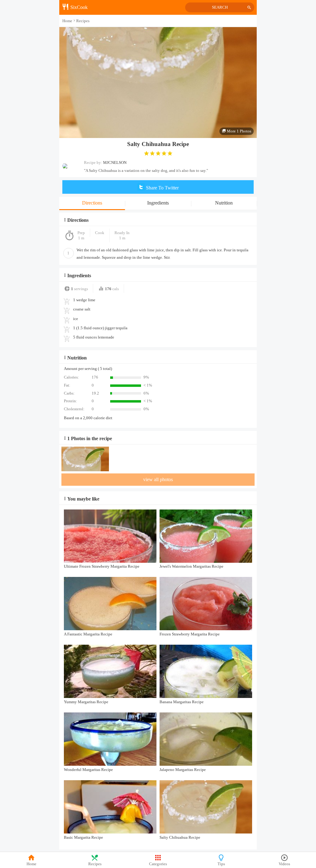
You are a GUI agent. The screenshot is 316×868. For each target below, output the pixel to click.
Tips (221, 864)
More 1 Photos (238, 131)
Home (31, 864)
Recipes (95, 864)
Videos (284, 864)
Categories (158, 864)
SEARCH (220, 7)
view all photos (158, 479)
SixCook (78, 7)
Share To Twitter (162, 187)
